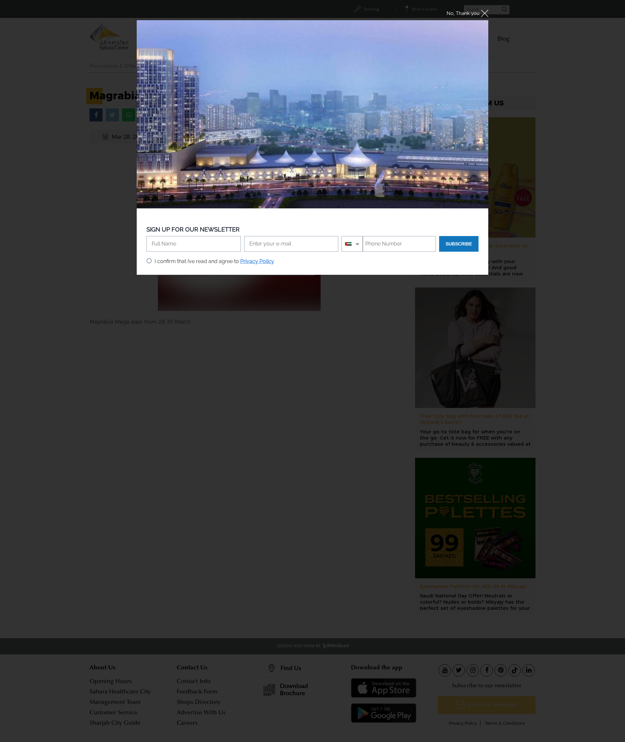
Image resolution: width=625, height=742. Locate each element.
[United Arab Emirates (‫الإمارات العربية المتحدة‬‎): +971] (352, 243)
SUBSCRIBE (459, 243)
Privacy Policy (257, 261)
